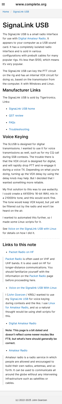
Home (6, 11)
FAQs (12, 122)
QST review (16, 115)
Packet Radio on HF (21, 252)
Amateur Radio (18, 350)
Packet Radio (13, 258)
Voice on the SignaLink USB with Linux (32, 228)
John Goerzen (16, 294)
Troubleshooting (19, 129)
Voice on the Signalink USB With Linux (33, 287)
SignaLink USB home (22, 108)
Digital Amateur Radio (32, 38)
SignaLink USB (21, 11)
